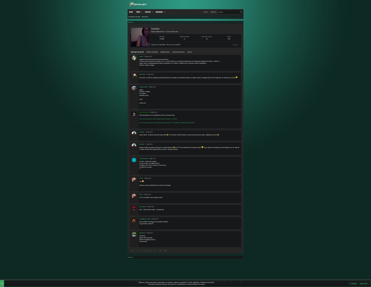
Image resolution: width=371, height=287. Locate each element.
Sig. (165, 250)
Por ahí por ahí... (174, 31)
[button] (141, 12)
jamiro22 (142, 74)
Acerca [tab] (189, 52)
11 (142, 250)
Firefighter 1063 (144, 219)
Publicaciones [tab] (165, 52)
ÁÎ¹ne (141, 178)
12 (145, 250)
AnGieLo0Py (143, 87)
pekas (141, 56)
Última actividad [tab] (152, 52)
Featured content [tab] (178, 52)
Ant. (133, 250)
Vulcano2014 (143, 158)
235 (160, 250)
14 (151, 250)
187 (229, 39)
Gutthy (141, 132)
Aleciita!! (142, 233)
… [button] (139, 250)
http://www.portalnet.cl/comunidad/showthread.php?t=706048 (158, 119)
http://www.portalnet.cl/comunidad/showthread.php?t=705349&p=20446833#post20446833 (167, 122)
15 (154, 250)
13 (148, 250)
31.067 (162, 39)
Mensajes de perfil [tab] (137, 52)
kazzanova (142, 206)
